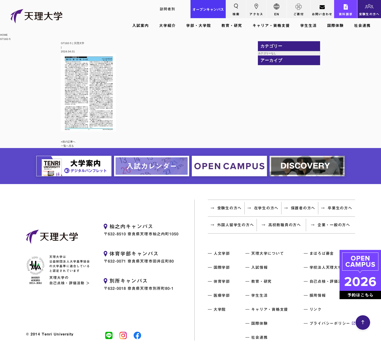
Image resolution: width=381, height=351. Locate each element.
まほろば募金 (321, 253)
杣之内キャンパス (131, 226)
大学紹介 (167, 25)
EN (276, 14)
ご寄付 (298, 14)
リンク (315, 309)
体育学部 (222, 281)
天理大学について (267, 253)
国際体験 (335, 25)
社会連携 (362, 25)
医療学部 (222, 295)
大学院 (220, 309)
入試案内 (140, 25)
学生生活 (308, 25)
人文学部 (222, 253)
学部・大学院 (198, 25)
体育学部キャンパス (134, 253)
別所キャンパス (128, 280)
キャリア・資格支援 (271, 25)
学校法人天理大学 (325, 267)
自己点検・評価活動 (327, 281)
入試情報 (259, 267)
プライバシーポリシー (329, 323)
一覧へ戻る (67, 145)
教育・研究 (231, 25)
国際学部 (222, 267)
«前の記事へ (68, 141)
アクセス (256, 14)
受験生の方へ (369, 14)
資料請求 (345, 14)
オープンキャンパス (208, 9)
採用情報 (317, 295)
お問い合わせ (322, 14)
